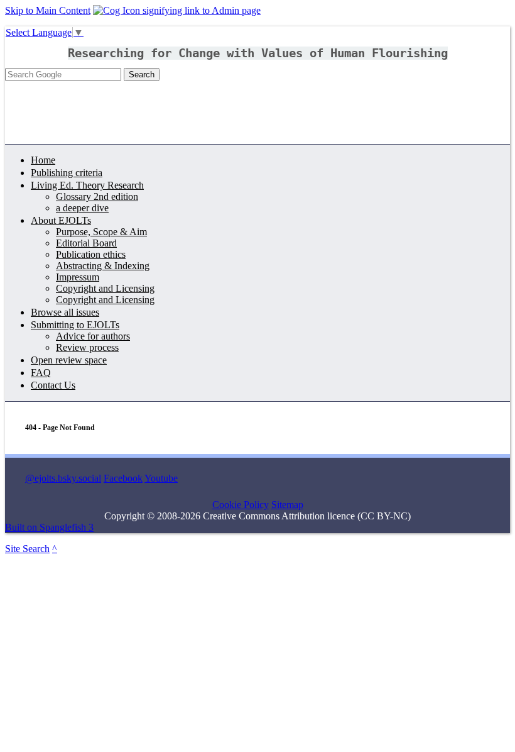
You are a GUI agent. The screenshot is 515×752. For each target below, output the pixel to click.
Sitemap (287, 504)
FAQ (41, 372)
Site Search (27, 548)
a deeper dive (82, 207)
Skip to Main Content (47, 10)
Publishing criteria (66, 172)
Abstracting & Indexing (102, 265)
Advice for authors (93, 336)
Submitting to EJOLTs (75, 324)
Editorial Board (86, 243)
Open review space (69, 360)
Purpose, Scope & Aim (101, 231)
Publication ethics (91, 254)
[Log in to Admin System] (177, 10)
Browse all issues (65, 312)
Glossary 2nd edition (97, 196)
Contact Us (53, 385)
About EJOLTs (61, 220)
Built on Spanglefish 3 (49, 527)
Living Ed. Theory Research (87, 185)
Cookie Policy (240, 504)
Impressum (77, 277)
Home (43, 160)
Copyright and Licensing (105, 288)
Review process (87, 347)
